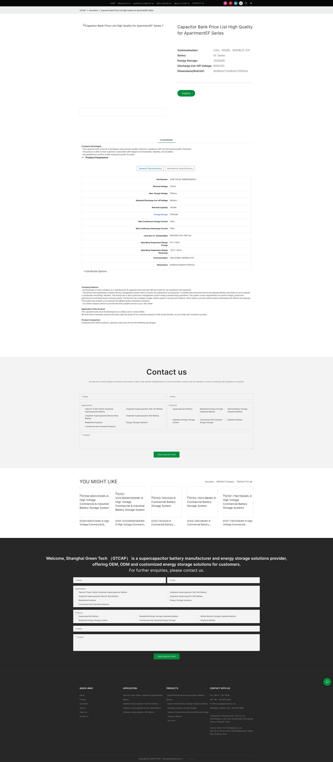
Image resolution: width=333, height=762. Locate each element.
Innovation (93, 10)
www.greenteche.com (172, 759)
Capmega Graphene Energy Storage (181, 708)
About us (83, 712)
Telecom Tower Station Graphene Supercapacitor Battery (103, 592)
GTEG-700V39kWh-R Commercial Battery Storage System (198, 523)
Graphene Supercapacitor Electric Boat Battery (99, 596)
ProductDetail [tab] (166, 140)
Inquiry (186, 93)
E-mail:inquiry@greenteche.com (223, 704)
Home (82, 695)
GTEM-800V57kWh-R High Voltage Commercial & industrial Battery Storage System (94, 523)
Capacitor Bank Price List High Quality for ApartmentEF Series (127, 10)
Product (83, 699)
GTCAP (83, 10)
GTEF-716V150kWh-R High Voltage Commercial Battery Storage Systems (237, 523)
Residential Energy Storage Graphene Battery (158, 616)
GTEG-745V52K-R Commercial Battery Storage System (162, 523)
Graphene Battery (234, 420)
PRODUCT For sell (244, 482)
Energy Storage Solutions (137, 422)
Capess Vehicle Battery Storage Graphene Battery (187, 704)
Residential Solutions (94, 422)
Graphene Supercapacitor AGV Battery (142, 416)
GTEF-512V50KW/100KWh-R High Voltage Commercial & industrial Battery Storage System (130, 523)
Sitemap (191, 759)
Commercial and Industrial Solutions (94, 604)
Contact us (84, 716)
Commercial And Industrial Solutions (100, 426)
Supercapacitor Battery (183, 409)
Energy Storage (161, 214)
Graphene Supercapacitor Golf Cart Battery (144, 409)
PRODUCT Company (225, 482)
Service (83, 708)
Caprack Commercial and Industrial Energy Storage (187, 712)
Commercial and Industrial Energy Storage (157, 620)
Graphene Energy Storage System (93, 620)
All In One (171, 721)
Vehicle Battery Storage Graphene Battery (218, 616)
